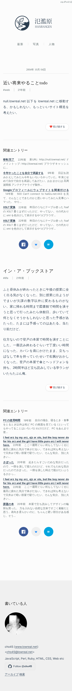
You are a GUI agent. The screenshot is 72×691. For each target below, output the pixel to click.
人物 (52, 44)
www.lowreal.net (26, 646)
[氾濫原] (36, 23)
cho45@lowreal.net (20, 652)
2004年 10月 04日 (36, 69)
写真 (36, 44)
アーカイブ (12, 674)
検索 (22, 674)
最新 (20, 44)
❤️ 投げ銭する (57, 126)
